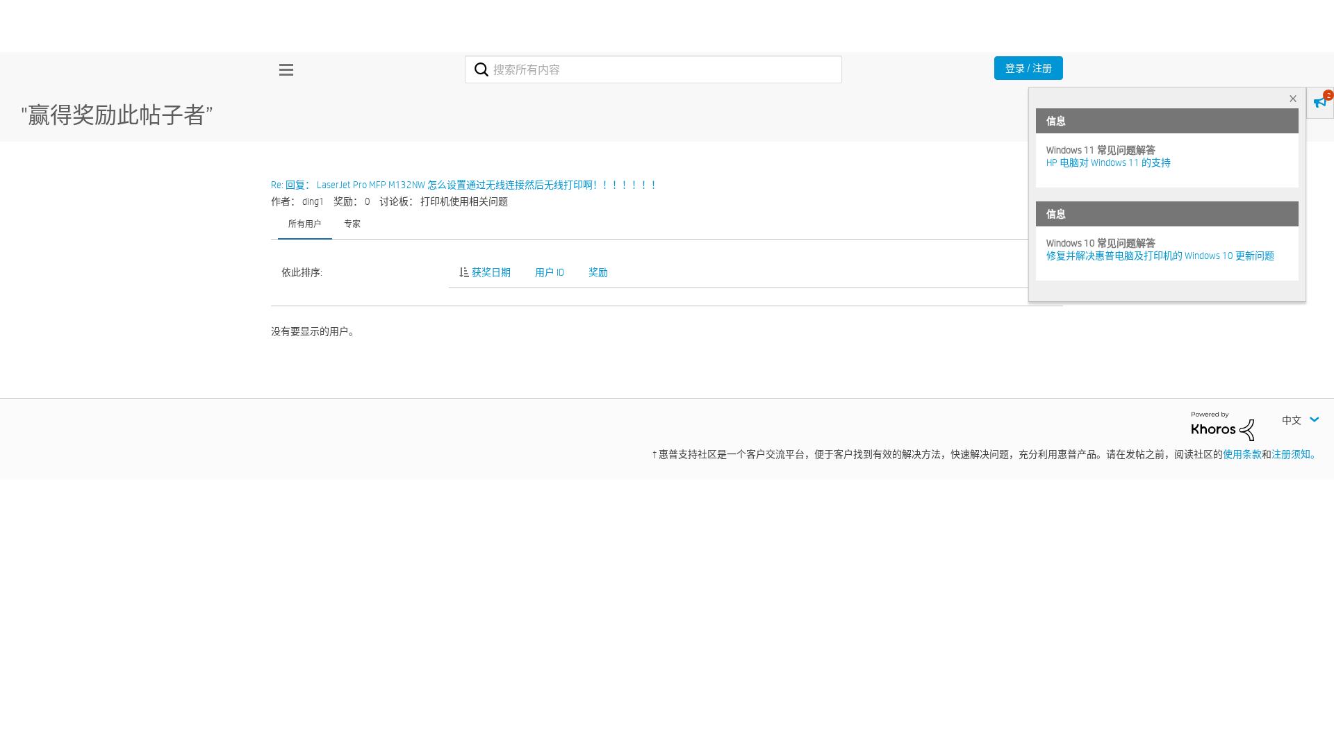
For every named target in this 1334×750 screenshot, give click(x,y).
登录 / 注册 (1028, 68)
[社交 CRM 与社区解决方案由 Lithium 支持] (1223, 425)
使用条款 (1242, 454)
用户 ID (549, 272)
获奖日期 (491, 272)
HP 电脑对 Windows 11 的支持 (1108, 162)
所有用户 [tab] (305, 223)
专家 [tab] (352, 223)
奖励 (598, 272)
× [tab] (1293, 98)
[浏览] (283, 69)
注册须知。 (1295, 454)
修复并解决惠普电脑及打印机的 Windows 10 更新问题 (1160, 255)
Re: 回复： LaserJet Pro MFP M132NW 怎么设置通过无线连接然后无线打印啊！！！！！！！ (466, 184)
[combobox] (653, 69)
